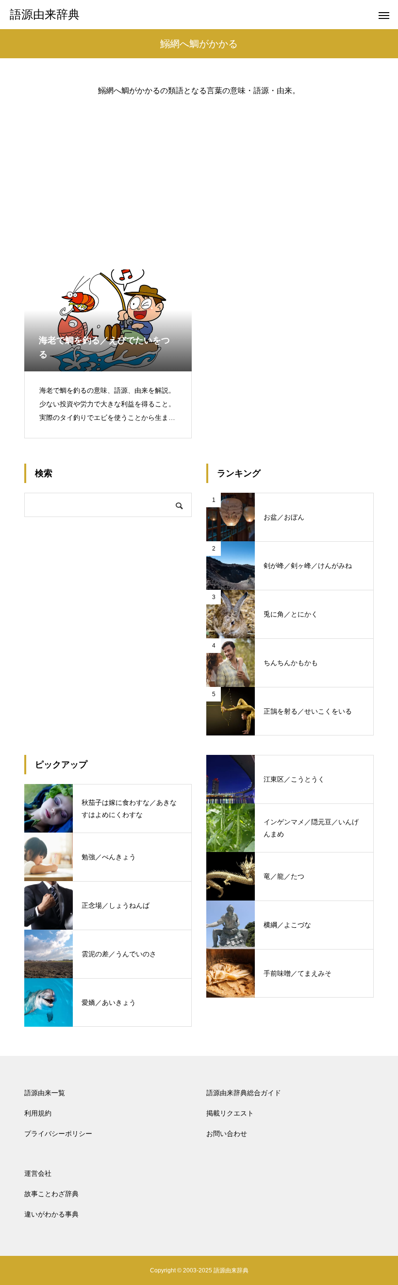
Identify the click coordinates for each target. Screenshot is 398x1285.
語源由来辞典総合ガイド (243, 1093)
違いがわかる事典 (51, 1214)
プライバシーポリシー (58, 1133)
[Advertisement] (199, 175)
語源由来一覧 (44, 1093)
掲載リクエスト (230, 1113)
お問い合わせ (226, 1133)
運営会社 (37, 1173)
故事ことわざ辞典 (51, 1194)
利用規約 (37, 1113)
